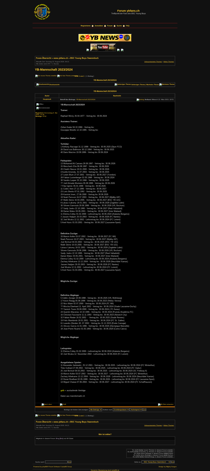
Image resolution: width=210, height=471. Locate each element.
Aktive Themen (168, 61)
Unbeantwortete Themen (153, 61)
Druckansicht (54, 84)
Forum (110, 26)
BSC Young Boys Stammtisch (84, 58)
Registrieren (86, 26)
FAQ (127, 26)
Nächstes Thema (152, 84)
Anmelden (99, 26)
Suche (119, 26)
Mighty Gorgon (171, 466)
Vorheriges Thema (138, 84)
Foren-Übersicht (43, 58)
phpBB (44, 466)
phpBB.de (115, 470)
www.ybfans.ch (60, 58)
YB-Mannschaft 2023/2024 (54, 69)
